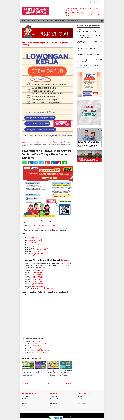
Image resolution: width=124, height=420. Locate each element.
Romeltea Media (24, 419)
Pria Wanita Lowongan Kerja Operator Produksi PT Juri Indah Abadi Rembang (88, 30)
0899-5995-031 (38, 272)
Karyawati (56, 141)
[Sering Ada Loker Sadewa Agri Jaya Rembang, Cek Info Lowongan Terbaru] (28, 365)
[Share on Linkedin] (53, 162)
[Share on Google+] (47, 162)
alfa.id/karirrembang (34, 242)
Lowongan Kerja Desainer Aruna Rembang (39, 372)
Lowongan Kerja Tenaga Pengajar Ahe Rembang (80, 12)
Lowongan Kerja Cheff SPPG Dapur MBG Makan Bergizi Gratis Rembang (88, 36)
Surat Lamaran (60, 21)
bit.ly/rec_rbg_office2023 (35, 244)
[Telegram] (35, 162)
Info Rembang (53, 396)
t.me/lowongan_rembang (39, 343)
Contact (31, 2)
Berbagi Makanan (82, 401)
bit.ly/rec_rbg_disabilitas (35, 240)
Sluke (53, 142)
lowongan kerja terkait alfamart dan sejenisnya (41, 225)
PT (33, 142)
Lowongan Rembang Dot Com (43, 352)
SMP (33, 21)
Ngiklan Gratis (81, 398)
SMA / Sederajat (26, 401)
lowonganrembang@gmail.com (38, 349)
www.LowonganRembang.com (40, 350)
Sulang (61, 142)
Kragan (62, 141)
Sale (36, 142)
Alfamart (28, 141)
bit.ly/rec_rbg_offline (40, 249)
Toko (27, 144)
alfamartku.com (35, 285)
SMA (39, 21)
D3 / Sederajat (25, 403)
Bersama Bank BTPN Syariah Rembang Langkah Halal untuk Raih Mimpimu (66, 373)
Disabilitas (35, 141)
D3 (43, 21)
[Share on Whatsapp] (24, 162)
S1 (47, 21)
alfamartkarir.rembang (38, 287)
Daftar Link (52, 408)
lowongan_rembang (38, 345)
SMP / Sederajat (26, 398)
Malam (67, 141)
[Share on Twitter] (41, 162)
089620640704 (37, 279)
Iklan (37, 2)
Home (23, 21)
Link (59, 2)
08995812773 (37, 281)
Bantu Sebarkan (81, 405)
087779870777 (36, 269)
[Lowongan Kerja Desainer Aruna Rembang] (40, 365)
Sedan (45, 142)
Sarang (41, 142)
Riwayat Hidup (73, 21)
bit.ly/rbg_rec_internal (34, 246)
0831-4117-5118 (37, 341)
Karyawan (50, 141)
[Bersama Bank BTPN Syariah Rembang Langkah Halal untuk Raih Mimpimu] (66, 365)
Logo (54, 2)
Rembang (65, 260)
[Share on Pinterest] (58, 162)
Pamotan (24, 142)
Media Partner (46, 2)
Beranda (47, 383)
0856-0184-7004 (38, 271)
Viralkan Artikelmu (82, 403)
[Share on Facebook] (30, 162)
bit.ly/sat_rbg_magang (41, 248)
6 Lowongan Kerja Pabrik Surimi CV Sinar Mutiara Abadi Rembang (88, 66)
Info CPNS (80, 396)
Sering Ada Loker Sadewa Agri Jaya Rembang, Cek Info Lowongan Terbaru (27, 373)
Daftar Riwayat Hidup (55, 401)
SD (29, 21)
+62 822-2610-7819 (38, 283)
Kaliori (45, 141)
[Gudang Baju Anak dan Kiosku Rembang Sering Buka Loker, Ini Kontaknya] (53, 365)
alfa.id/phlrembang (33, 237)
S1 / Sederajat (25, 405)
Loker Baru (25, 383)
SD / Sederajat (25, 396)
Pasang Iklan (53, 405)
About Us (24, 2)
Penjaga (30, 142)
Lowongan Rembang (38, 347)
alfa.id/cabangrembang (35, 239)
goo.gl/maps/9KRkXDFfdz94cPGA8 (43, 288)
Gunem (41, 141)
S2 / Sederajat (25, 408)
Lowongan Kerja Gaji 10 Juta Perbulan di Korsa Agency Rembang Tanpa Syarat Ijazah (88, 48)
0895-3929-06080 (38, 276)
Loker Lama (69, 383)
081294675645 (37, 278)
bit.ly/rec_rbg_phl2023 (37, 253)
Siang (49, 142)
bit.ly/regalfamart (33, 255)
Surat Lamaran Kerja (55, 398)
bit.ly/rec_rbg (38, 251)
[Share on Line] (64, 162)
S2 (51, 21)
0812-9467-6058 (38, 274)
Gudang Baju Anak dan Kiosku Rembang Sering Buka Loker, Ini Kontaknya (53, 373)
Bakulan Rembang (82, 408)
